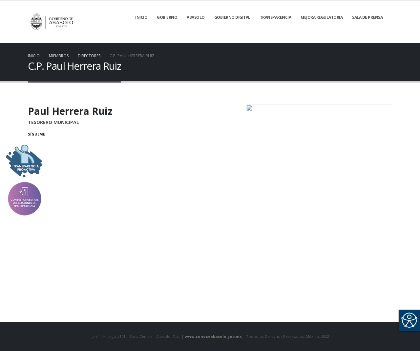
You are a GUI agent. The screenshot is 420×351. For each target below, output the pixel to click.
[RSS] (364, 38)
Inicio (141, 17)
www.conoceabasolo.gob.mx (213, 336)
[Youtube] (376, 38)
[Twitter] (353, 38)
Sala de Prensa (367, 17)
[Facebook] (342, 38)
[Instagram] (387, 38)
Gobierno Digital (232, 17)
